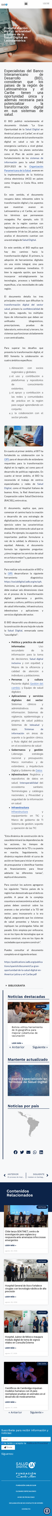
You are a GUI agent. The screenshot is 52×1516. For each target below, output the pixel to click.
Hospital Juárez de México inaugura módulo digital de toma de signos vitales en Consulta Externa (24, 1339)
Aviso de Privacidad (25, 1497)
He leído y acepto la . (26, 1443)
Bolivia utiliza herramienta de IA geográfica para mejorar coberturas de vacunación (27, 1031)
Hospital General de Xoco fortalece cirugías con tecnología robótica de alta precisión (25, 1288)
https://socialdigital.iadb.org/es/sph (22, 581)
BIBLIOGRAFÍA (16, 985)
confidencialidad (31, 308)
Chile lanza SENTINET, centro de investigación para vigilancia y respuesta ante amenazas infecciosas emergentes (25, 1236)
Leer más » (17, 1043)
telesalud (34, 724)
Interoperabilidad (29, 782)
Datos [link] (39, 770)
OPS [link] (6, 459)
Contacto (26, 1509)
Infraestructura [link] (20, 807)
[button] (26, 3)
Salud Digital (32, 129)
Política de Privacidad (37, 1443)
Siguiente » (40, 1047)
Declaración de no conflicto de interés (26, 1503)
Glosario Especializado (26, 1491)
